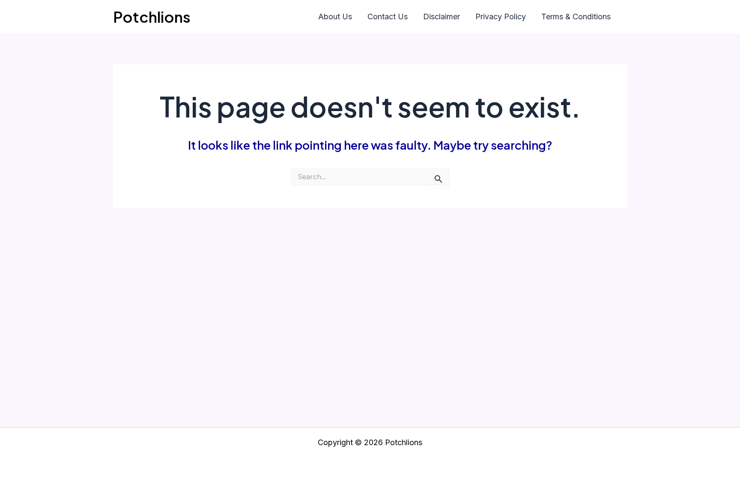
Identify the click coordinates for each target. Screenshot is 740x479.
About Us (335, 16)
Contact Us (387, 16)
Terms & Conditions (576, 16)
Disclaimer (441, 16)
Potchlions (152, 16)
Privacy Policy (500, 16)
